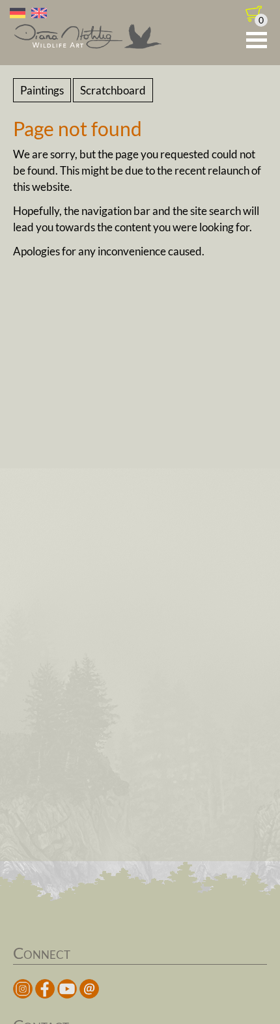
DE (17, 13)
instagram (23, 989)
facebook (45, 989)
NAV (256, 40)
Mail (89, 989)
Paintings (42, 90)
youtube (67, 989)
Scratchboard (113, 90)
